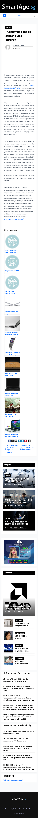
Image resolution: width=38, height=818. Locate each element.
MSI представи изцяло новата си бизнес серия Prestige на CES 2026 (16, 524)
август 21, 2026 (12, 611)
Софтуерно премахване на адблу (13, 780)
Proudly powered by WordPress (11, 809)
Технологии (18, 620)
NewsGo (25, 809)
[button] (33, 16)
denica (22, 611)
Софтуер (13, 603)
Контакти (21, 813)
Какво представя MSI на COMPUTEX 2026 (17, 480)
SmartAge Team (19, 45)
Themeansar (32, 809)
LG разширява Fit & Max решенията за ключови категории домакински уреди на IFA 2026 (18, 688)
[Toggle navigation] (19, 16)
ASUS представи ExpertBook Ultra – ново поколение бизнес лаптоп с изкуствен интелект (18, 504)
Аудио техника (19, 633)
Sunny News (20, 484)
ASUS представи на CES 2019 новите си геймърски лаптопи (12, 449)
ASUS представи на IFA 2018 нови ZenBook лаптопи (25, 447)
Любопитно (18, 645)
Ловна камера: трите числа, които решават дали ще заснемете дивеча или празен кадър (18, 748)
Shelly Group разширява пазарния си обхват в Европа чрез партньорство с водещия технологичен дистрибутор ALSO (18, 717)
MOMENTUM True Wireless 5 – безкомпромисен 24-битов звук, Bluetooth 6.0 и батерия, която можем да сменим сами (18, 698)
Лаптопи (8, 27)
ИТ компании (19, 658)
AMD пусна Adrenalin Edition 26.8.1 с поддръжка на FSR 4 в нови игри (19, 609)
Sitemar (19, 506)
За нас (16, 813)
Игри (7, 603)
